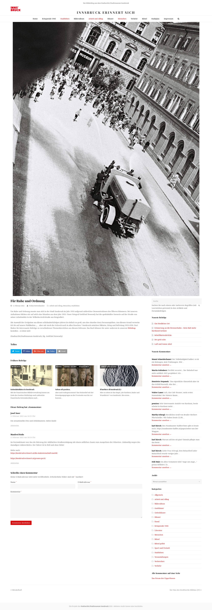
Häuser (158, 517)
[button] (16, 351)
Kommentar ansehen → (161, 365)
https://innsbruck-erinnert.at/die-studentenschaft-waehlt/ (34, 453)
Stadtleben (75, 306)
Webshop (132, 328)
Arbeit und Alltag (55, 306)
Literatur (158, 530)
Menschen (67, 306)
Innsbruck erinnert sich (106, 12)
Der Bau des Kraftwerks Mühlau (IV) (185, 590)
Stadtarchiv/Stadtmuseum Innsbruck (95, 606)
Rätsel (59, 367)
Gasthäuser (159, 508)
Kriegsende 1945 (161, 526)
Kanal (157, 522)
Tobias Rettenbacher (37, 306)
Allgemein (159, 495)
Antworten (15, 425)
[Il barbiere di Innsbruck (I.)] (121, 375)
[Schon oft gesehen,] (76, 375)
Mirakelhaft (17, 590)
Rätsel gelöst (70, 367)
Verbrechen (159, 561)
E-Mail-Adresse (84, 482)
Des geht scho (160, 340)
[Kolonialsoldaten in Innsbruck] (32, 375)
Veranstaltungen (161, 557)
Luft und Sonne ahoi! (163, 344)
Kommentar (16, 492)
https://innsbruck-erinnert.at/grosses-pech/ (28, 458)
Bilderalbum (160, 504)
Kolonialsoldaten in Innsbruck (22, 389)
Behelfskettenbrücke (163, 335)
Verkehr (158, 566)
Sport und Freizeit (162, 548)
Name (14, 482)
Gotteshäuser (160, 513)
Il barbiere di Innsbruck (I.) (110, 389)
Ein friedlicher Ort (162, 324)
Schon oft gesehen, (62, 389)
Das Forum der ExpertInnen (163, 578)
